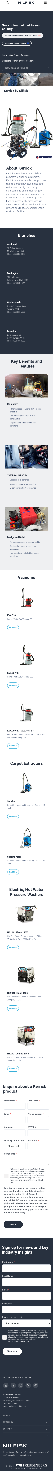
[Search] (7, 3)
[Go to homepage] (26, 2)
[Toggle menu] (45, 3)
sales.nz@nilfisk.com (18, 1406)
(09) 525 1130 (12, 1403)
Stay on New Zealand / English (15, 43)
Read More (13, 627)
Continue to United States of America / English (21, 35)
